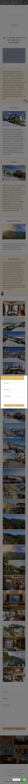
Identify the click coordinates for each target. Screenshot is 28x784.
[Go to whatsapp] (24, 780)
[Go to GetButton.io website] (24, 782)
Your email (6, 389)
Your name (6, 383)
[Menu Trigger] (25, 2)
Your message (7, 396)
